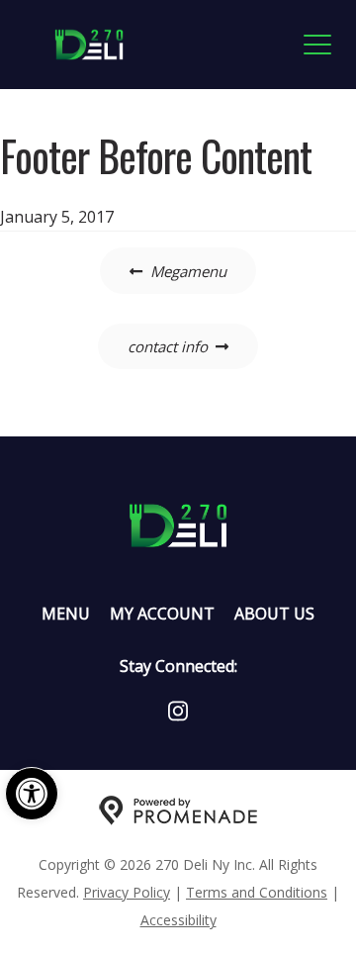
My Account (162, 613)
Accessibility (178, 919)
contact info (168, 346)
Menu (66, 613)
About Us (274, 613)
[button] (31, 793)
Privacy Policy (126, 892)
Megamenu (188, 271)
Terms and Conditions (256, 892)
